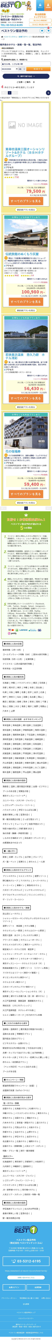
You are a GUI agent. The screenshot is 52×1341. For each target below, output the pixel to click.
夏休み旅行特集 (40, 654)
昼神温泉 (17, 743)
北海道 (5, 682)
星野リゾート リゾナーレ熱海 (34, 967)
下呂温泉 (31, 734)
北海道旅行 (7, 1161)
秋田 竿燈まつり (36, 823)
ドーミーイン (8, 885)
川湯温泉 (37, 748)
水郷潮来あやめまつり (12, 842)
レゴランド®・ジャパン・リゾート (18, 805)
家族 (5, 856)
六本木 (5, 710)
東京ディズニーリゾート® (14, 795)
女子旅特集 (37, 1052)
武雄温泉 (6, 753)
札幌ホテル (34, 1108)
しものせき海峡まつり (12, 837)
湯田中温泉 (7, 758)
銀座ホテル (32, 1117)
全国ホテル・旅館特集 (12, 1145)
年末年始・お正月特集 (12, 668)
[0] (48, 31)
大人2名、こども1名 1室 (13, 64)
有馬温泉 (17, 729)
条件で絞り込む (26, 76)
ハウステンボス (24, 682)
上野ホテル (32, 1131)
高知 (38, 701)
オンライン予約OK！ (40, 20)
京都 (5, 687)
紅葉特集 (29, 659)
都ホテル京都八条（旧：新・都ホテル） (28, 996)
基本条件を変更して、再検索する (15, 59)
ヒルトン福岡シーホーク (13, 1014)
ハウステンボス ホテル (25, 1113)
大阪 (11, 692)
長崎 (19, 701)
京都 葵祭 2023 (25, 828)
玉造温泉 (37, 725)
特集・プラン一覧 (10, 1150)
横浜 (35, 682)
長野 (36, 706)
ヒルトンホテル (25, 875)
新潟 (32, 701)
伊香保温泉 (28, 729)
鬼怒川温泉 (40, 729)
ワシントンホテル (36, 894)
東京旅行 (18, 1161)
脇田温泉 (17, 772)
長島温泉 (18, 762)
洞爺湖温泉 (19, 758)
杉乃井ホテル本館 (34, 1014)
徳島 (11, 706)
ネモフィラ (7, 823)
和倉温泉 (29, 739)
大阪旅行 (39, 1161)
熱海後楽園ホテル (10, 967)
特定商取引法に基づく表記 (29, 1298)
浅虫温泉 (41, 758)
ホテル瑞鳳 (29, 925)
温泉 (13, 786)
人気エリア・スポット (34, 1145)
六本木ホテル (8, 1122)
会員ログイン (14, 1287)
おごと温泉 (40, 767)
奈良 (32, 687)
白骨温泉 (17, 748)
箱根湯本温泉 (18, 734)
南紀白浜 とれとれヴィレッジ (16, 1005)
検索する (38, 69)
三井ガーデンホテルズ (12, 889)
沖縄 (13, 682)
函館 (25, 696)
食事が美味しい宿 (10, 814)
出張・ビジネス (40, 786)
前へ (4, 93)
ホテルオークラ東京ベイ (31, 958)
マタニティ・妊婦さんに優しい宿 (33, 1057)
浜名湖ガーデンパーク (34, 837)
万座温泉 (6, 748)
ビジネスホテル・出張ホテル (15, 1043)
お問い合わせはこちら (26, 1277)
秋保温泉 (41, 734)
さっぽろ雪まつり (30, 819)
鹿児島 (12, 701)
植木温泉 (6, 772)
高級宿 (5, 786)
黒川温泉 (27, 725)
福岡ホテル (33, 1141)
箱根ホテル (7, 1136)
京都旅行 (29, 1161)
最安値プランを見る (26, 209)
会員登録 (38, 1287)
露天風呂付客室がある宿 (31, 1029)
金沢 (36, 692)
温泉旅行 (27, 1166)
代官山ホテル (20, 1127)
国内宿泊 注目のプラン (12, 1038)
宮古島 (39, 687)
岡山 (40, 696)
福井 (30, 706)
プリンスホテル (9, 875)
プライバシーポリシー (9, 1298)
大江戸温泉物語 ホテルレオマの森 (18, 1010)
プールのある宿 (9, 791)
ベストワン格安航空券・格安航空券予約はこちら (26, 1332)
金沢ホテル (32, 1136)
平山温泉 (27, 772)
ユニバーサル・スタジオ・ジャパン (18, 800)
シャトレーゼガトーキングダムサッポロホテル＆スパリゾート (26, 920)
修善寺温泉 (30, 762)
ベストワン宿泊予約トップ (26, 1312)
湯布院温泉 (7, 739)
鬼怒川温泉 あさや (11, 935)
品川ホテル (41, 1122)
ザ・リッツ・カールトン (13, 899)
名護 (23, 692)
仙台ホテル (19, 1131)
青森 (23, 706)
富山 (5, 706)
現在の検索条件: (8, 48)
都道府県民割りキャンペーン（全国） (19, 1085)
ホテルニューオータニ (30, 939)
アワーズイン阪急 (10, 939)
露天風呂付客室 (24, 786)
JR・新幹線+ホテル (11, 1189)
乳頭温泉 (31, 758)
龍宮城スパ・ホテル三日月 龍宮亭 (18, 949)
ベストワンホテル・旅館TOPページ (17, 36)
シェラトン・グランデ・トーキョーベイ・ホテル (24, 953)
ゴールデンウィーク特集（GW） (17, 654)
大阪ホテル (33, 1127)
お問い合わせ (46, 1298)
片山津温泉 (7, 762)
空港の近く (25, 814)
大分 (17, 706)
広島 (42, 692)
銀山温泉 (37, 772)
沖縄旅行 (17, 1166)
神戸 (5, 696)
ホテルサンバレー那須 (12, 930)
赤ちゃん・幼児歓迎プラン (14, 1061)
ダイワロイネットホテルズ (14, 894)
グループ (37, 856)
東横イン (20, 885)
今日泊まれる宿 (34, 1047)
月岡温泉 (6, 767)
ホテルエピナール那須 (34, 930)
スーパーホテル (39, 880)
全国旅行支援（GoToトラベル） (17, 1090)
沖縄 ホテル (8, 1113)
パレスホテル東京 (30, 935)
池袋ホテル (19, 1117)
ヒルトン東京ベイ (10, 958)
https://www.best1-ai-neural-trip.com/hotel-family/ (26, 1271)
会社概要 (26, 1304)
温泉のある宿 (8, 1033)
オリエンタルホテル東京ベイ (15, 977)
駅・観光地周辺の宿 (11, 819)
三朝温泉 (6, 743)
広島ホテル (21, 1141)
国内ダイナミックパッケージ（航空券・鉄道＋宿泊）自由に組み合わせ (26, 1325)
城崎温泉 (39, 739)
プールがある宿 (9, 1071)
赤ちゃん (33, 861)
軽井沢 (12, 687)
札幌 (5, 692)
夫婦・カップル (15, 856)
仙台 (19, 696)
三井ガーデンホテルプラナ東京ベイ (18, 986)
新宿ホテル (7, 1117)
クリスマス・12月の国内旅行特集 (17, 663)
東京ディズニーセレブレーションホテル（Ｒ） (23, 991)
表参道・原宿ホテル (25, 1122)
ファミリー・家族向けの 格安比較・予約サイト (12, 18)
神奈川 (12, 696)
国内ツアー (8, 1156)
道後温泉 (6, 734)
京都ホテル (7, 1131)
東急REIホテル (33, 885)
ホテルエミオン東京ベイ (13, 982)
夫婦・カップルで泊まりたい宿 (16, 1052)
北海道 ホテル (21, 1108)
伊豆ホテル (19, 1136)
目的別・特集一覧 (32, 1194)
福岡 (17, 692)
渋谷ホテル (7, 1127)
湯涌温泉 (17, 767)
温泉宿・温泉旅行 (10, 1029)
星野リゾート (40, 875)
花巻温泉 (27, 748)
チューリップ (20, 823)
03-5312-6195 (29, 1261)
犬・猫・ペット (9, 861)
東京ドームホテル (32, 944)
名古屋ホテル (8, 1141)
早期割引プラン (23, 1033)
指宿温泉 (17, 753)
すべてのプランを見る (26, 201)
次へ (15, 93)
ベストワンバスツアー (26, 1318)
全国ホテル (7, 1108)
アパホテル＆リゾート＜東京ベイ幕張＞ (20, 972)
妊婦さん (22, 861)
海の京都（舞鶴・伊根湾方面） (16, 833)
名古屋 (33, 696)
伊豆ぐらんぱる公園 (27, 809)
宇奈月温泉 (28, 767)
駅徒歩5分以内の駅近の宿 (14, 1047)
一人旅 (42, 861)
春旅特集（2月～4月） (12, 649)
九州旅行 (6, 1166)
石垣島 (42, 682)
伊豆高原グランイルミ (12, 1208)
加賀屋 (5, 996)
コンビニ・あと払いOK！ (40, 24)
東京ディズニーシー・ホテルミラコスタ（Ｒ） (23, 963)
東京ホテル (42, 1113)
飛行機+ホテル (28, 1189)
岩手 (30, 692)
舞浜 (5, 701)
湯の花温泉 (38, 753)
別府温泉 (18, 739)
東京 (19, 687)
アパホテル (25, 880)
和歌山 (43, 706)
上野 (13, 710)
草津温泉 (6, 725)
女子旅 (28, 856)
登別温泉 (6, 729)
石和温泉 (37, 743)
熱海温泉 (17, 725)
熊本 (25, 701)
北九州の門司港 (31, 1208)
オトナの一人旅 (9, 1057)
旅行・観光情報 (27, 1150)
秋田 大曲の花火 (10, 828)
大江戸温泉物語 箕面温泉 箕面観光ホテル (22, 1000)
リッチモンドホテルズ (34, 889)
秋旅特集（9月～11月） (13, 659)
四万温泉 (27, 743)
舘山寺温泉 (42, 762)
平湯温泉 (27, 753)
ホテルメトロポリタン (12, 944)
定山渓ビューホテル (11, 913)
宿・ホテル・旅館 (11, 1103)
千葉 (44, 701)
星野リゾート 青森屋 (12, 925)
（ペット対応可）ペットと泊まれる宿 (19, 1066)
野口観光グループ (10, 880)
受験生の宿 (23, 791)
